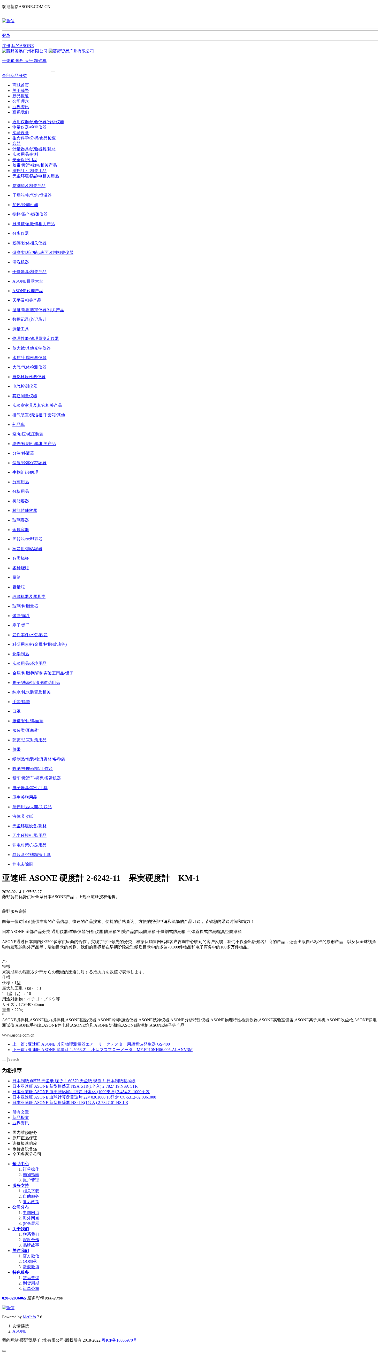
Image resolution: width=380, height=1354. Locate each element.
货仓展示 (31, 1223)
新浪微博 (31, 1267)
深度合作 (31, 1240)
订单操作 (31, 1169)
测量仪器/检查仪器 (29, 127)
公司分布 (20, 1207)
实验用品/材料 (25, 154)
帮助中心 (20, 1164)
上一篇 (91, 1044)
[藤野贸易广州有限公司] (48, 51)
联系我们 (20, 112)
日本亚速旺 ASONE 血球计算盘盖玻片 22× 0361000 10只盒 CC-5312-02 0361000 (84, 1097)
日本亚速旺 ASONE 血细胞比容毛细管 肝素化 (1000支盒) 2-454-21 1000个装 (81, 1092)
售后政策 (31, 1202)
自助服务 (31, 1196)
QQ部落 (30, 1261)
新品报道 (20, 96)
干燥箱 (9, 60)
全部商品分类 (14, 75)
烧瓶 (20, 60)
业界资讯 (20, 107)
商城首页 (20, 85)
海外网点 (31, 1218)
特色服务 (20, 1272)
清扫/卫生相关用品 (29, 170)
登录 (6, 35)
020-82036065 (14, 1298)
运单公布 (31, 1288)
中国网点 (31, 1212)
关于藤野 (20, 90)
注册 (6, 45)
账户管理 (31, 1180)
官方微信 (31, 1256)
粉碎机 (40, 60)
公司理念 (20, 101)
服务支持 (20, 1185)
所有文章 (20, 1112)
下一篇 (102, 1049)
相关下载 (31, 1191)
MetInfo (29, 1317)
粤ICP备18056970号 (119, 1340)
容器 (16, 143)
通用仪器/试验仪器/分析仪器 (38, 122)
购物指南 (31, 1174)
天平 (29, 60)
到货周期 (31, 1283)
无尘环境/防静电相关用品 (35, 176)
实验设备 (20, 132)
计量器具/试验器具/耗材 (34, 149)
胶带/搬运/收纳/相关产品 (34, 165)
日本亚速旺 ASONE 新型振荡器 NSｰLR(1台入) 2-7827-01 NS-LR (70, 1102)
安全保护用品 (24, 160)
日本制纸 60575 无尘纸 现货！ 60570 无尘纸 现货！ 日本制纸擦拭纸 (73, 1081)
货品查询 (31, 1277)
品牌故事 (31, 1245)
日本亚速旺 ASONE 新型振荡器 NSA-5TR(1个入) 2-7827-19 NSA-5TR (75, 1086)
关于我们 (20, 1229)
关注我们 (20, 1250)
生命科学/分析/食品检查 (34, 138)
